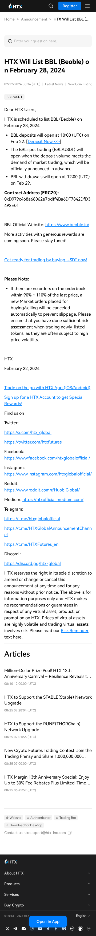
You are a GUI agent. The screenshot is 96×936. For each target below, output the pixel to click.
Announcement (34, 19)
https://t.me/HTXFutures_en (31, 544)
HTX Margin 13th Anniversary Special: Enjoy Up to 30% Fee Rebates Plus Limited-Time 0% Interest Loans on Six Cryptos (46, 780)
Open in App (48, 921)
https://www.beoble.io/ (67, 224)
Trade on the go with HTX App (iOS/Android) (47, 387)
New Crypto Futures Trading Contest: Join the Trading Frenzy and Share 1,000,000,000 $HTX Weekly (48, 753)
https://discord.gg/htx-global (32, 563)
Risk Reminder (75, 630)
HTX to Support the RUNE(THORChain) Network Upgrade (42, 726)
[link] (14, 97)
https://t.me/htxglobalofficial (32, 518)
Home (9, 19)
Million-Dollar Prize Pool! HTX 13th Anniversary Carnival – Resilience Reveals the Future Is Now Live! (48, 673)
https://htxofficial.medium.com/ (52, 499)
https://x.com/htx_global (27, 432)
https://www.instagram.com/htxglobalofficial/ (48, 474)
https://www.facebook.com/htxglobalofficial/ (47, 458)
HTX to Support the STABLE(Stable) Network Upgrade (48, 700)
